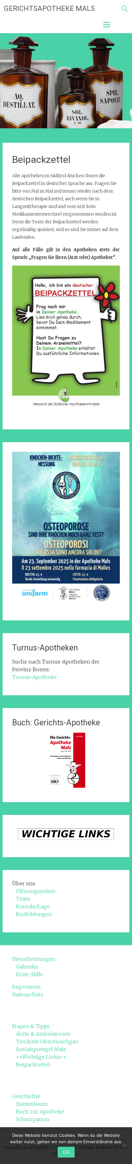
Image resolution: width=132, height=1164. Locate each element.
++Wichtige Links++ (41, 1057)
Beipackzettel (33, 1064)
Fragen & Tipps (31, 1026)
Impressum (26, 987)
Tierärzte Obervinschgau (47, 1041)
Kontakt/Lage (33, 906)
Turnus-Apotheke (34, 677)
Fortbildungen (34, 914)
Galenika (27, 966)
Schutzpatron (32, 1119)
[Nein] (124, 1146)
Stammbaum (32, 1104)
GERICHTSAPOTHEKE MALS (49, 8)
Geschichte (26, 1096)
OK (66, 1152)
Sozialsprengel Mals (41, 1049)
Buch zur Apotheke (40, 1111)
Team (23, 899)
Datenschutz (28, 994)
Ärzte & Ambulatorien (43, 1034)
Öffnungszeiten (35, 891)
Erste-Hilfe (29, 974)
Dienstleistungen (33, 959)
